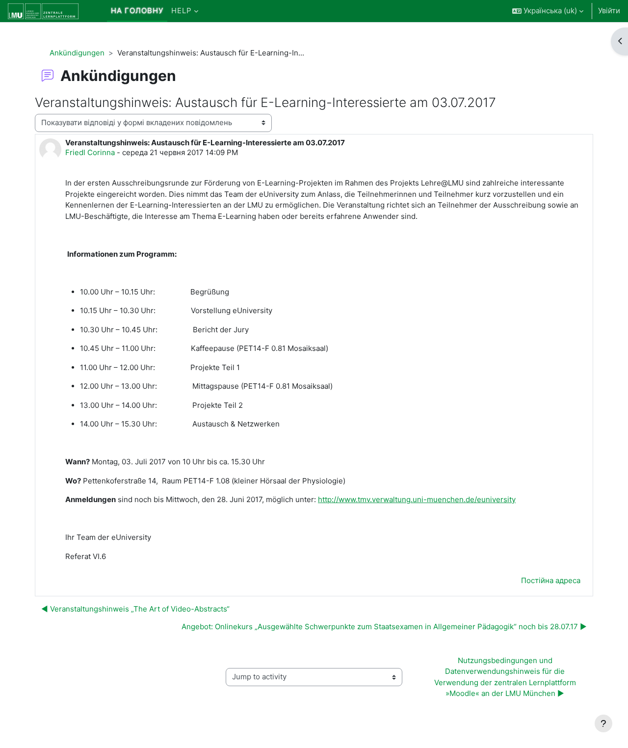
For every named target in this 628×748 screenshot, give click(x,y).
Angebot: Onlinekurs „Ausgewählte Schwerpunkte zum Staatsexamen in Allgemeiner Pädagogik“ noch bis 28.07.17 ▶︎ (384, 626)
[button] (548, 11)
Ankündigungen (77, 52)
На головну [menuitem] (137, 10)
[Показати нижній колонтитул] (603, 723)
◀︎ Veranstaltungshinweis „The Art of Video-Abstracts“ (135, 609)
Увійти (609, 10)
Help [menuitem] (181, 10)
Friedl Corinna (90, 152)
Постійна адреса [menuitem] (550, 580)
